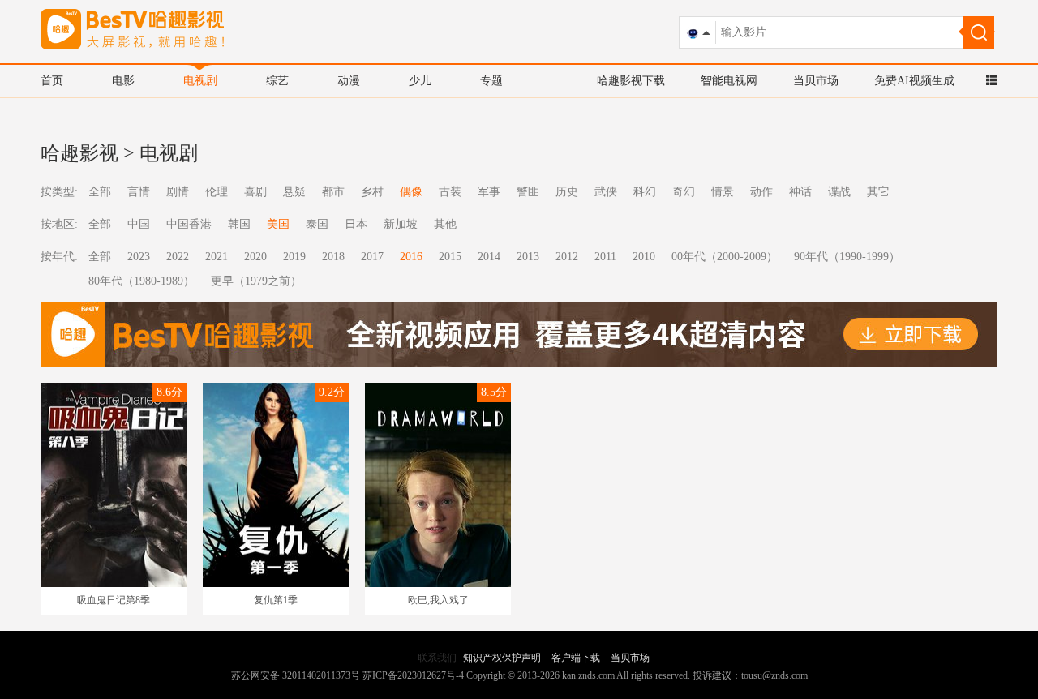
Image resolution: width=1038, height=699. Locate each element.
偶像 (411, 192)
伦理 (216, 192)
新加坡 (401, 224)
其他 (445, 224)
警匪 (528, 192)
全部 (99, 192)
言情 (138, 192)
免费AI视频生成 (914, 81)
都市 (333, 192)
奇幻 (683, 192)
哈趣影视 (79, 153)
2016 (411, 257)
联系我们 (437, 657)
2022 (177, 257)
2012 (566, 257)
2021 (216, 257)
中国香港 (189, 224)
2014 (489, 257)
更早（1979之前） (256, 281)
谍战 (839, 192)
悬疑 (294, 192)
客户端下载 (575, 657)
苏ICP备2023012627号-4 (413, 675)
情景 (722, 192)
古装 (450, 192)
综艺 (277, 81)
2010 (644, 257)
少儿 (420, 81)
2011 (605, 257)
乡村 (372, 192)
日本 (356, 224)
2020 (255, 257)
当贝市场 (816, 81)
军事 (489, 192)
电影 (123, 81)
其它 (878, 192)
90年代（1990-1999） (847, 257)
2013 (528, 257)
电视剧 (200, 81)
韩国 (239, 224)
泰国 (317, 224)
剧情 (177, 192)
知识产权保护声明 (502, 657)
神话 (800, 192)
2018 (333, 257)
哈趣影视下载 (631, 81)
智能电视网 (729, 81)
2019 (294, 257)
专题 (491, 81)
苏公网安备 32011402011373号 (295, 675)
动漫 (348, 81)
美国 (278, 224)
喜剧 (255, 192)
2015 (450, 257)
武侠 (605, 192)
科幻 (644, 192)
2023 (138, 257)
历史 (566, 192)
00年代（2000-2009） (724, 257)
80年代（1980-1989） (141, 281)
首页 (52, 81)
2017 (372, 257)
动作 (761, 192)
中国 (138, 224)
